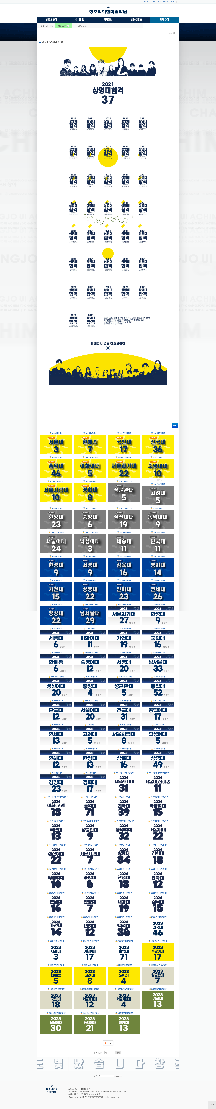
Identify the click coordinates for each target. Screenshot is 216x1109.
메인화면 (146, 1)
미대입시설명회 (156, 1)
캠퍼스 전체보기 (168, 1)
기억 (95, 1076)
